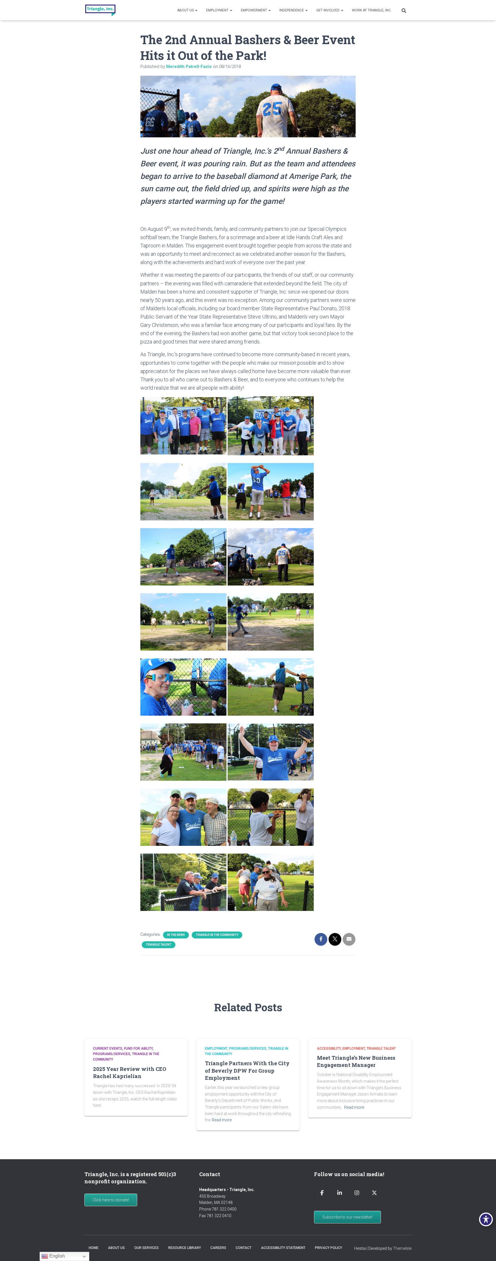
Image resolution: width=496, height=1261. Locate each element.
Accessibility (329, 1049)
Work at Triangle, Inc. (372, 10)
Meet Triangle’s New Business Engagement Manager (356, 1061)
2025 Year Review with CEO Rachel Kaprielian (129, 1072)
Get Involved (328, 10)
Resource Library (184, 1248)
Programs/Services (111, 1054)
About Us (186, 10)
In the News (176, 934)
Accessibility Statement (283, 1248)
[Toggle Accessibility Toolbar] (486, 1219)
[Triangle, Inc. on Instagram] (357, 1193)
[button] (196, 10)
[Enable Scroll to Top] (484, 1249)
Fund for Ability (138, 1049)
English (56, 1256)
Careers (218, 1248)
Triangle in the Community (217, 934)
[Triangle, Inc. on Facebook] (322, 1193)
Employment (217, 10)
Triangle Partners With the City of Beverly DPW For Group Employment (247, 1070)
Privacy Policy (328, 1248)
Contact (243, 1248)
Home (93, 1248)
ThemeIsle (402, 1248)
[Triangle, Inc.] (100, 10)
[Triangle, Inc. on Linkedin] (340, 1193)
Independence (292, 10)
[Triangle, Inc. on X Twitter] (374, 1193)
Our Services (146, 1248)
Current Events (107, 1049)
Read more (222, 1120)
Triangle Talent (158, 944)
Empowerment (254, 10)
